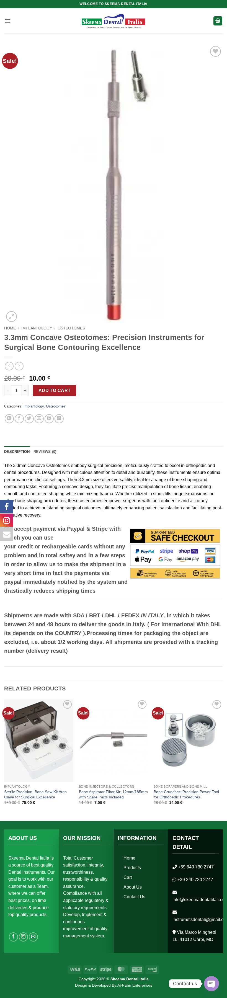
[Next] (222, 759)
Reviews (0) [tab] (44, 452)
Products (132, 867)
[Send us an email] (33, 937)
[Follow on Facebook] (13, 937)
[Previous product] (19, 366)
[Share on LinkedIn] (59, 418)
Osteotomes (71, 328)
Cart (127, 877)
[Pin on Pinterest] (49, 418)
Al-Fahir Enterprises (134, 985)
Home (10, 328)
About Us (132, 887)
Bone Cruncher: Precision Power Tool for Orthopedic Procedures (186, 794)
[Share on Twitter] (29, 418)
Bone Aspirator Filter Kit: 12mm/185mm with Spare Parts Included (113, 794)
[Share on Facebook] (19, 418)
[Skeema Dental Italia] (113, 21)
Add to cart (54, 390)
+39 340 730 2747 (196, 866)
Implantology (36, 328)
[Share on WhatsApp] (9, 418)
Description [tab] (17, 452)
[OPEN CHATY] (211, 983)
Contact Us (134, 896)
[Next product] (9, 366)
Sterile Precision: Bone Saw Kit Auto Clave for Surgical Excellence (35, 794)
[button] (7, 21)
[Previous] (4, 759)
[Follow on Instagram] (23, 937)
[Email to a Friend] (39, 418)
